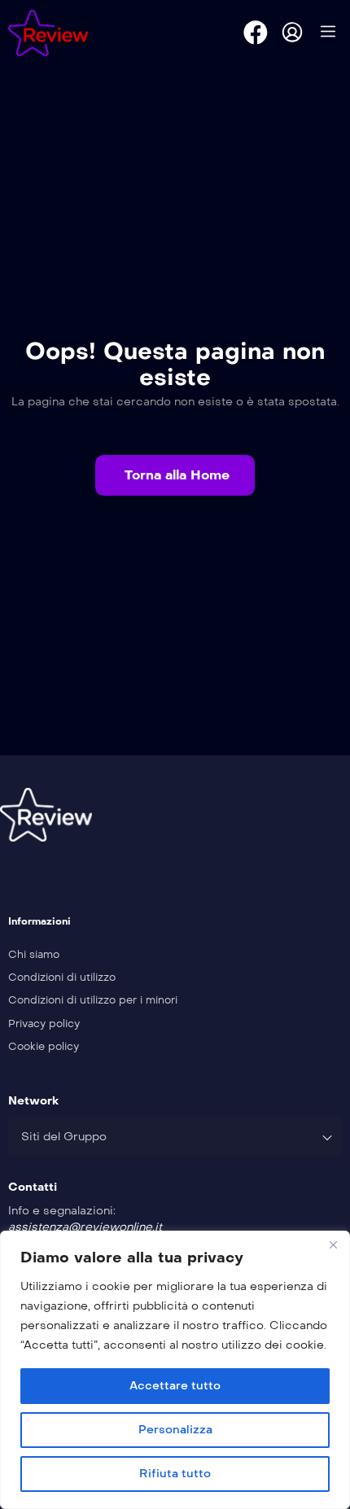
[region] (175, 1370)
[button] (175, 475)
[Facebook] (255, 32)
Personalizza (175, 1430)
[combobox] (175, 1136)
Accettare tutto (175, 1386)
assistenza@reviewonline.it (85, 1227)
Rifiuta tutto (175, 1474)
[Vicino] (333, 1244)
